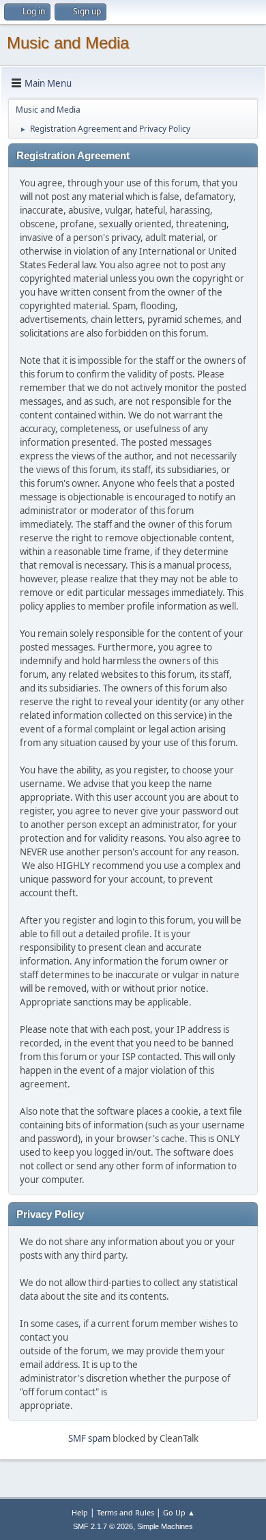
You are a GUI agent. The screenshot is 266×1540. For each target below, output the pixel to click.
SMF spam (89, 1438)
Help (80, 1512)
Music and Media (68, 42)
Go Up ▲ (179, 1512)
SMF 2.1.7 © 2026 (103, 1526)
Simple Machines (165, 1526)
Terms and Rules (125, 1512)
